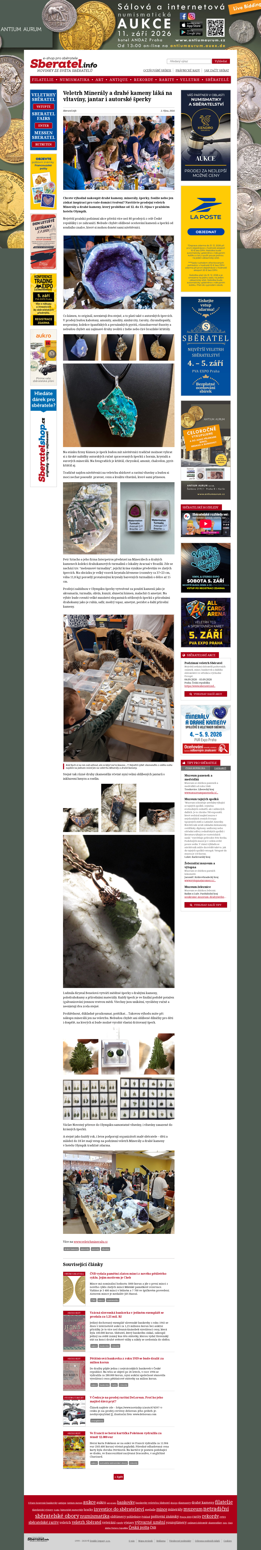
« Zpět (119, 1477)
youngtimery (97, 1420)
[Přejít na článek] (74, 1289)
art (100, 79)
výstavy (129, 1522)
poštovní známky (165, 1516)
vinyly (119, 1522)
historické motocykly (71, 1509)
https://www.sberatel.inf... (199, 686)
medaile (150, 1510)
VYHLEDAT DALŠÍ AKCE (208, 694)
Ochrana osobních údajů (207, 1540)
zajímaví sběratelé (197, 1522)
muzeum (193, 1509)
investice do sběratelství (119, 1509)
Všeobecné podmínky (180, 1540)
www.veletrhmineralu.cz (91, 1242)
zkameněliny (215, 1522)
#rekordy (74, 1312)
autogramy (111, 1503)
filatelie (43, 79)
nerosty (95, 1249)
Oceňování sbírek (157, 70)
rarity (166, 79)
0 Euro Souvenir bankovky (43, 1502)
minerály (85, 1249)
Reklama (160, 1540)
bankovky (104, 1346)
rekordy (143, 79)
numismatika (75, 79)
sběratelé (217, 79)
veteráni (109, 1522)
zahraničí (220, 768)
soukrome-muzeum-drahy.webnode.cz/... (205, 897)
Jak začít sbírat (216, 70)
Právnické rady (188, 70)
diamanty (184, 1502)
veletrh (190, 79)
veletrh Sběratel (86, 1522)
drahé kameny (71, 1249)
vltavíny (105, 1249)
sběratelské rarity (44, 1522)
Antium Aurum (74, 1502)
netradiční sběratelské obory (113, 1463)
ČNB (93, 1300)
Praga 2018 (186, 1516)
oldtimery (118, 1516)
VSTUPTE (44, 107)
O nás (132, 1540)
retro (223, 1516)
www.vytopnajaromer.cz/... (200, 880)
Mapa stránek (145, 1540)
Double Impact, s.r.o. (100, 1540)
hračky (88, 1510)
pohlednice (134, 1517)
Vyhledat (221, 61)
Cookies (228, 1540)
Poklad (146, 1516)
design (174, 1502)
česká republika (195, 768)
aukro (101, 1502)
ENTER (43, 126)
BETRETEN (43, 144)
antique (119, 79)
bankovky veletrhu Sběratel (152, 1502)
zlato (225, 1523)
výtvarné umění (150, 1522)
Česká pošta (139, 1527)
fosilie (57, 1509)
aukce (94, 1346)
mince (101, 1300)
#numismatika (74, 1273)
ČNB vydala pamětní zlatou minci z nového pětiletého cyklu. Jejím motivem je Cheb (128, 1275)
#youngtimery (74, 1397)
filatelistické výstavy (42, 1509)
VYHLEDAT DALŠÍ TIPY (207, 905)
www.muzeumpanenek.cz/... (201, 792)
